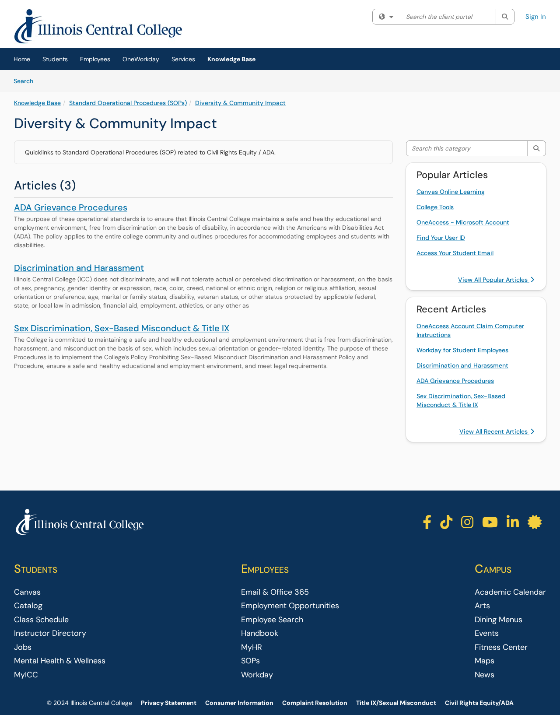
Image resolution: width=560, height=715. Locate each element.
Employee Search (272, 619)
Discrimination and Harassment (79, 267)
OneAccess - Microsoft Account (462, 222)
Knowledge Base (231, 59)
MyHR (251, 647)
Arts (482, 605)
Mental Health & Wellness (59, 660)
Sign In (535, 16)
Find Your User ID (440, 238)
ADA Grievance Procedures (70, 207)
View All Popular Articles (493, 280)
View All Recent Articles (494, 431)
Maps (484, 660)
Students (55, 59)
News (484, 674)
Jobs (23, 647)
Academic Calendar (510, 592)
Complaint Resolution (314, 703)
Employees (95, 59)
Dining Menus (498, 619)
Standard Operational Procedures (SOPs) (128, 103)
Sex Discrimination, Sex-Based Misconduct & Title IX (121, 328)
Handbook (259, 633)
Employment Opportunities (290, 605)
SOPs (250, 660)
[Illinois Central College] (79, 522)
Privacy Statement (168, 703)
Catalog (28, 605)
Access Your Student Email (455, 253)
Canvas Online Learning (450, 192)
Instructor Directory (50, 633)
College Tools (435, 207)
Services (183, 59)
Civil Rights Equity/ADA (479, 703)
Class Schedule (41, 619)
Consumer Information (239, 703)
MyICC (26, 674)
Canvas (27, 592)
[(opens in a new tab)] (98, 26)
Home (22, 59)
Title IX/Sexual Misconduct (396, 703)
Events (487, 633)
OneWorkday (140, 59)
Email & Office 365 (275, 592)
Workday (257, 674)
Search (26, 81)
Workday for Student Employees (462, 350)
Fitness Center (501, 647)
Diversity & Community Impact (240, 103)
